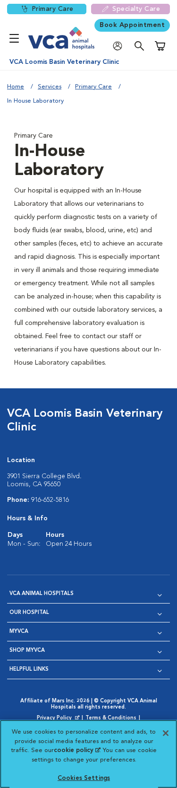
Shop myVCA (27, 650)
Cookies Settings (84, 778)
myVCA (18, 631)
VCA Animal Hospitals (41, 593)
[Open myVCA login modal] (120, 46)
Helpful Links (29, 669)
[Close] (165, 733)
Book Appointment (132, 25)
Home (15, 87)
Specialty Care (136, 9)
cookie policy (77, 750)
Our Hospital (29, 612)
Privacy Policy (59, 718)
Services (49, 87)
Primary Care (53, 9)
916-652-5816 (50, 500)
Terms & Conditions (110, 718)
